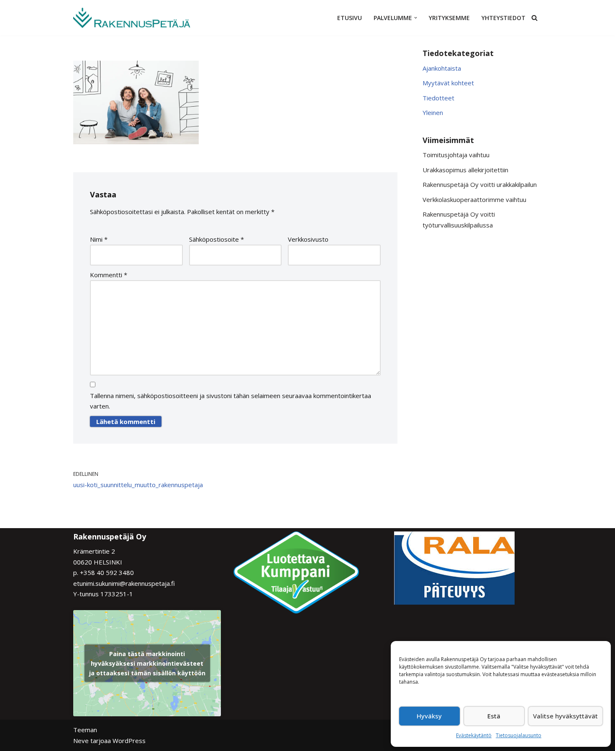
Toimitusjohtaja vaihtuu (456, 155)
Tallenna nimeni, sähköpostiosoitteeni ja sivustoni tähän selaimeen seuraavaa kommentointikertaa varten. (230, 401)
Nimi (99, 239)
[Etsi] (534, 18)
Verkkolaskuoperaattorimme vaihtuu (474, 199)
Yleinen (433, 112)
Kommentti (108, 275)
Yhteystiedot (503, 18)
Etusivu (349, 18)
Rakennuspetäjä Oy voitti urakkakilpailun (480, 184)
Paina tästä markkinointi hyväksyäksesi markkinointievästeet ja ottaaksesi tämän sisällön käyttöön (147, 663)
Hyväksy (429, 716)
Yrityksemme (449, 18)
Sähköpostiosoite (216, 239)
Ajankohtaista (442, 68)
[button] (415, 17)
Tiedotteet (438, 98)
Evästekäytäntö (474, 735)
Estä (493, 716)
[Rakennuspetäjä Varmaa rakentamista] (131, 18)
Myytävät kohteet (448, 83)
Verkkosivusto (308, 239)
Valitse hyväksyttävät (565, 716)
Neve (81, 740)
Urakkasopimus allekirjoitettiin (465, 170)
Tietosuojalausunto (518, 735)
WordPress (129, 740)
